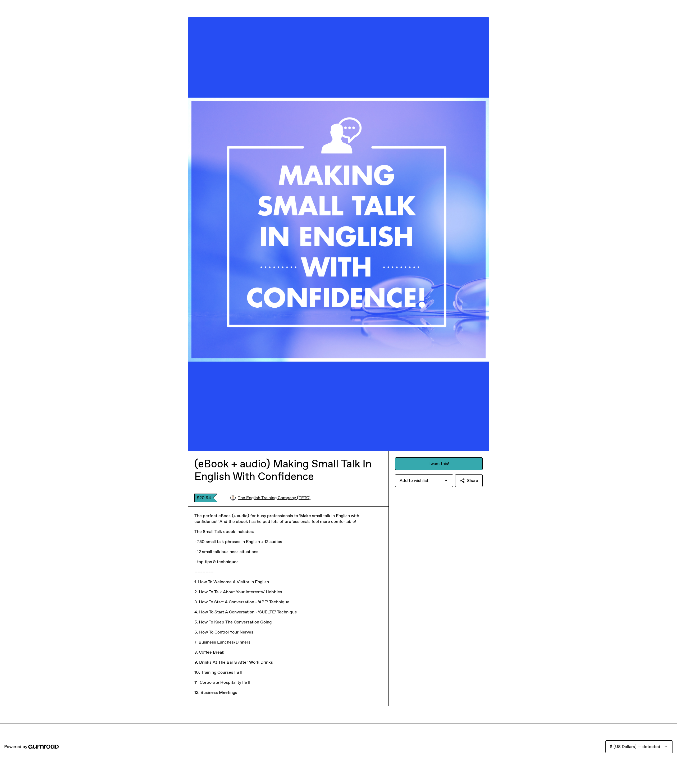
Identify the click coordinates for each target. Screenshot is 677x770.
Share (472, 480)
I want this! (438, 463)
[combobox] (424, 480)
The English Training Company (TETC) (274, 497)
